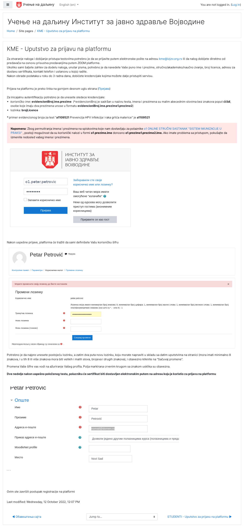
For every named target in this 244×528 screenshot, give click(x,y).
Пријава (104, 88)
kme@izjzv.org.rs (170, 59)
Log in (236, 4)
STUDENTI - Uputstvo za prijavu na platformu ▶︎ (199, 516)
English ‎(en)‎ (67, 4)
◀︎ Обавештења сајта (26, 516)
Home (11, 31)
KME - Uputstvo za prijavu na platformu (63, 31)
